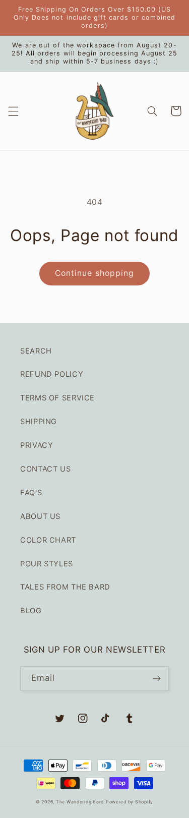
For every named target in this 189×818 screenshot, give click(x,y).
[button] (13, 111)
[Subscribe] (156, 678)
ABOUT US (40, 516)
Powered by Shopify (129, 801)
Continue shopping (94, 273)
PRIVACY (36, 445)
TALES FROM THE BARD (65, 587)
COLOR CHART (48, 540)
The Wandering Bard (80, 801)
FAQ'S (31, 492)
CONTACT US (45, 469)
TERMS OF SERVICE (57, 397)
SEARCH (36, 351)
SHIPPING (38, 421)
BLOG (31, 610)
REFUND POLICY (51, 374)
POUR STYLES (46, 563)
